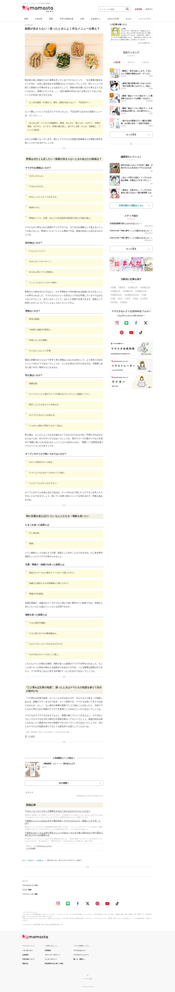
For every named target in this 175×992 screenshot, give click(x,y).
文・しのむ (30, 736)
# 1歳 (144, 295)
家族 (51, 19)
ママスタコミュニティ (44, 846)
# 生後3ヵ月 (115, 291)
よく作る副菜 (30, 848)
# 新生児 (121, 287)
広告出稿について (28, 959)
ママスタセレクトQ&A (30, 885)
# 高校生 (123, 302)
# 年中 (127, 298)
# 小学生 (144, 298)
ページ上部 (87, 979)
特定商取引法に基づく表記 (54, 963)
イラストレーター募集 (30, 894)
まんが (128, 19)
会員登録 (138, 9)
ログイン (149, 9)
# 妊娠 (113, 287)
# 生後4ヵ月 (128, 291)
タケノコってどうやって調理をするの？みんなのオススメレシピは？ (58, 811)
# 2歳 (113, 298)
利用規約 (48, 950)
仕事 (82, 19)
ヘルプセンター (27, 950)
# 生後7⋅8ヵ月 (116, 295)
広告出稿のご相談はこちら (131, 205)
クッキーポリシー (51, 959)
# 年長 (135, 298)
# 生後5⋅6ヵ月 (141, 291)
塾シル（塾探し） (80, 959)
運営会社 (25, 963)
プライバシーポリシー (52, 955)
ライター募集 (27, 890)
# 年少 (120, 298)
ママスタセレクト (80, 950)
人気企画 (38, 19)
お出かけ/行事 (113, 19)
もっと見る (131, 134)
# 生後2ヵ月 (145, 287)
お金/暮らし (95, 19)
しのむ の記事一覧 (144, 43)
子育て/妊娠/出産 (66, 19)
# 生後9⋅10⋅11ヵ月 (132, 295)
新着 (26, 19)
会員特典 (25, 955)
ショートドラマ (144, 19)
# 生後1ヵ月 (133, 287)
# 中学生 (114, 302)
